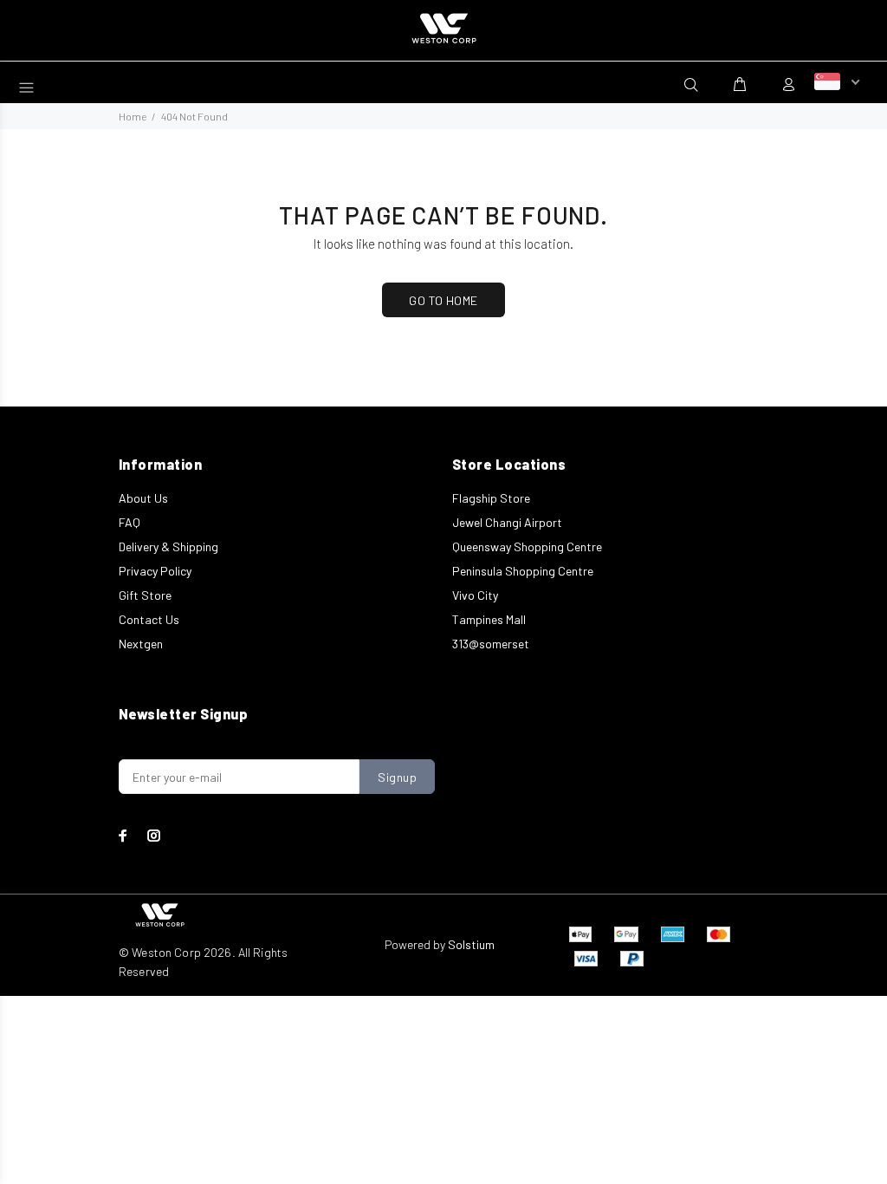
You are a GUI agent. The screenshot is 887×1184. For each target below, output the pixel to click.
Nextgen (141, 643)
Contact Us (149, 619)
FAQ (129, 522)
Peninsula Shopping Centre (522, 570)
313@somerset (490, 643)
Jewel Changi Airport (507, 522)
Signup (397, 777)
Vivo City (475, 595)
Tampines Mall (489, 619)
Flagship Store (491, 498)
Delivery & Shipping (168, 546)
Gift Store (145, 595)
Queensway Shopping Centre (527, 546)
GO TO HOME (443, 300)
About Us (143, 498)
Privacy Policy (155, 570)
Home (132, 116)
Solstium (471, 944)
